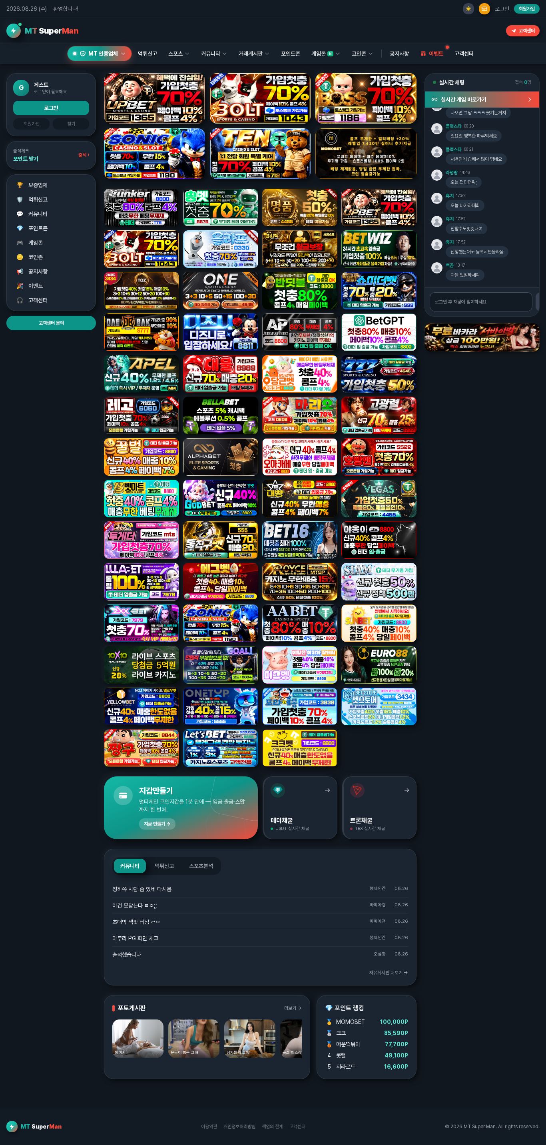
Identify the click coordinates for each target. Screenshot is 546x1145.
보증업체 (32, 185)
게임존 (29, 242)
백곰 (450, 265)
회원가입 (527, 9)
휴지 (450, 196)
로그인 (502, 9)
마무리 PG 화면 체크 (135, 938)
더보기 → (293, 1008)
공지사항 (399, 53)
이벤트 (29, 286)
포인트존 (290, 53)
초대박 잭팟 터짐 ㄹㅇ (136, 922)
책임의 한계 (272, 1126)
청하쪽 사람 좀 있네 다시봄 (141, 889)
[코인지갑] (484, 8)
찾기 (71, 124)
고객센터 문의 (51, 323)
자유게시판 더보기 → (388, 972)
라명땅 (452, 173)
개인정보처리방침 (239, 1126)
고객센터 (527, 31)
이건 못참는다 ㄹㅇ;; (134, 905)
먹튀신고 (32, 199)
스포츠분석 (201, 866)
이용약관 (209, 1126)
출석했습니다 (126, 955)
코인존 (29, 257)
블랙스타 (454, 126)
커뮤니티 (32, 214)
